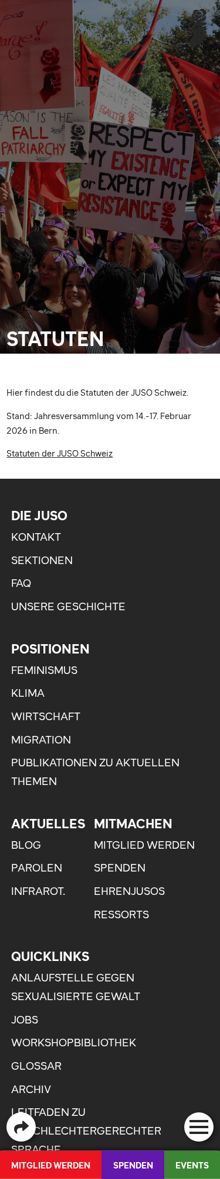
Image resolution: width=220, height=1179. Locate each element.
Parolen (36, 867)
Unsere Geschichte (68, 606)
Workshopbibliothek (73, 1042)
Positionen (50, 648)
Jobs (24, 1019)
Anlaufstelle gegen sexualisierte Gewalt (75, 987)
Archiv (31, 1089)
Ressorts (121, 914)
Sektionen (42, 560)
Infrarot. (38, 891)
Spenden (119, 867)
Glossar (36, 1065)
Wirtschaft (45, 716)
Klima (28, 693)
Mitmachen (133, 823)
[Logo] (198, 28)
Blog (26, 844)
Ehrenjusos (129, 891)
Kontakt (36, 536)
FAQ (21, 583)
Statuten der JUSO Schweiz (59, 453)
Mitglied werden (144, 844)
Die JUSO (39, 515)
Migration (41, 739)
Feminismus (44, 670)
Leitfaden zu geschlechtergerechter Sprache (86, 1130)
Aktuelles (48, 823)
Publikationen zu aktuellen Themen (95, 772)
